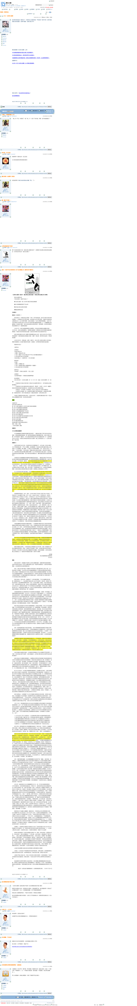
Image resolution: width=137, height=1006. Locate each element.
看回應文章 (30, 13)
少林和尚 (4, 902)
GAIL (5, 977)
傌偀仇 (5, 165)
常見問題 (12, 1003)
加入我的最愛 (17, 5)
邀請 (5, 258)
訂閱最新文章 (23, 5)
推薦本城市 (13, 5)
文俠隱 (9, 4)
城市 (4, 7)
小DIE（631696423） (13, 116)
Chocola (16, 4)
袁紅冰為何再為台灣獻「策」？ (26, 180)
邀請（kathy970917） (13, 201)
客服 (31, 1003)
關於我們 (8, 1003)
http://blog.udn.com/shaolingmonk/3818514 (22, 946)
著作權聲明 (22, 1003)
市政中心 (50, 9)
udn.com (52, 1002)
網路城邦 (52, 1)
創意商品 (6, 12)
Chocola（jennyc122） (13, 247)
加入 (97, 1004)
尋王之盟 (8, 3)
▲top (53, 1000)
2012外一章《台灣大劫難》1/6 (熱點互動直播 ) (23, 63)
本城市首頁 (5, 9)
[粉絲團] (33, 1004)
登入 (95, 1004)
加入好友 (7, 31)
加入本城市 (8, 5)
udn (1, 7)
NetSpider (5, 38)
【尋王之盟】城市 (16, 7)
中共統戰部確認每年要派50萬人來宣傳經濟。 (23, 52)
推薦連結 (32, 9)
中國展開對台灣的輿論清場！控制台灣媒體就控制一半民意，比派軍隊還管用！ (31, 57)
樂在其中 (4, 36)
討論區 (11, 9)
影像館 (27, 9)
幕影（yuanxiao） (12, 154)
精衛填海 (4, 135)
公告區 (38, 9)
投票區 (21, 9)
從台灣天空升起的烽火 (24, 93)
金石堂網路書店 (16, 95)
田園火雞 (4, 41)
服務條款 (17, 1003)
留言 (3, 31)
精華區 (16, 9)
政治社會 (7, 7)
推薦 (51, 17)
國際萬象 (11, 7)
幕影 (5, 28)
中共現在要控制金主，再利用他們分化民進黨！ (23, 55)
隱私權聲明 (27, 1003)
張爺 (3, 43)
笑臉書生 (5, 922)
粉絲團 (35, 1004)
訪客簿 (43, 9)
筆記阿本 (4, 39)
